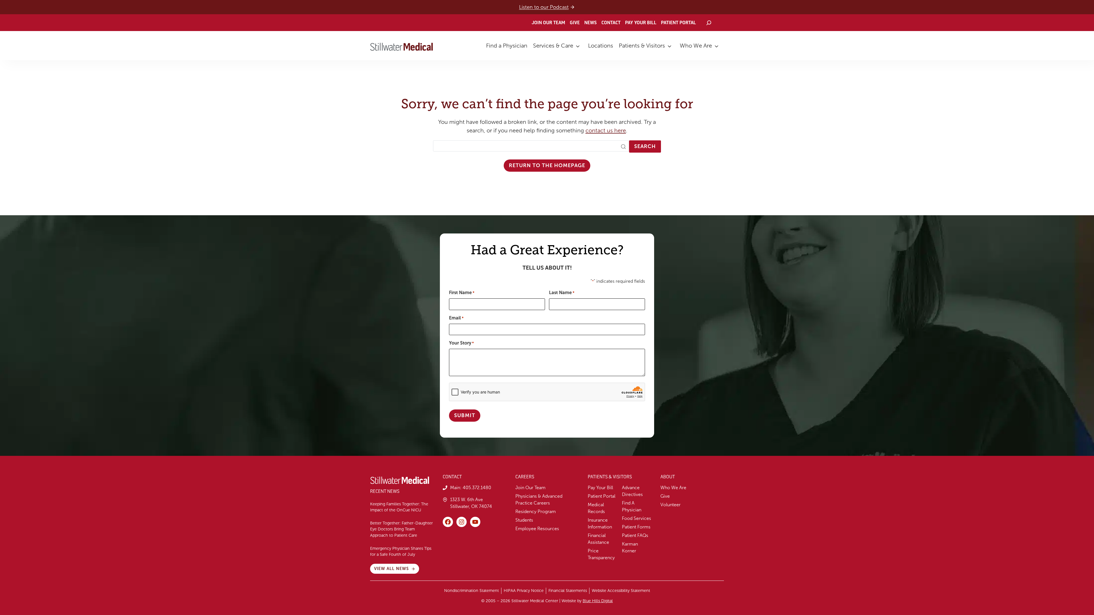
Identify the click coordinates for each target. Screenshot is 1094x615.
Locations (600, 45)
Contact (611, 23)
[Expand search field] (709, 22)
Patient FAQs (635, 535)
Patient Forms (636, 526)
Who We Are (696, 45)
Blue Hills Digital (598, 600)
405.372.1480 (477, 487)
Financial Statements (567, 590)
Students (524, 520)
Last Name (561, 292)
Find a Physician (506, 45)
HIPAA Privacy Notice (524, 590)
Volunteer (670, 504)
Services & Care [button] (553, 45)
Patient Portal (678, 23)
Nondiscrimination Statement (471, 590)
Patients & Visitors (642, 45)
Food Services (636, 518)
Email (456, 317)
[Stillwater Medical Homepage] (401, 47)
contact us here (605, 130)
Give (575, 23)
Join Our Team (548, 23)
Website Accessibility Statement (621, 590)
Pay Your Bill (640, 23)
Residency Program (535, 511)
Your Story (461, 343)
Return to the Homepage (547, 165)
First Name (461, 292)
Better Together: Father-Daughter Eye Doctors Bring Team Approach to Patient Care (401, 529)
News (590, 23)
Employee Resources (537, 528)
